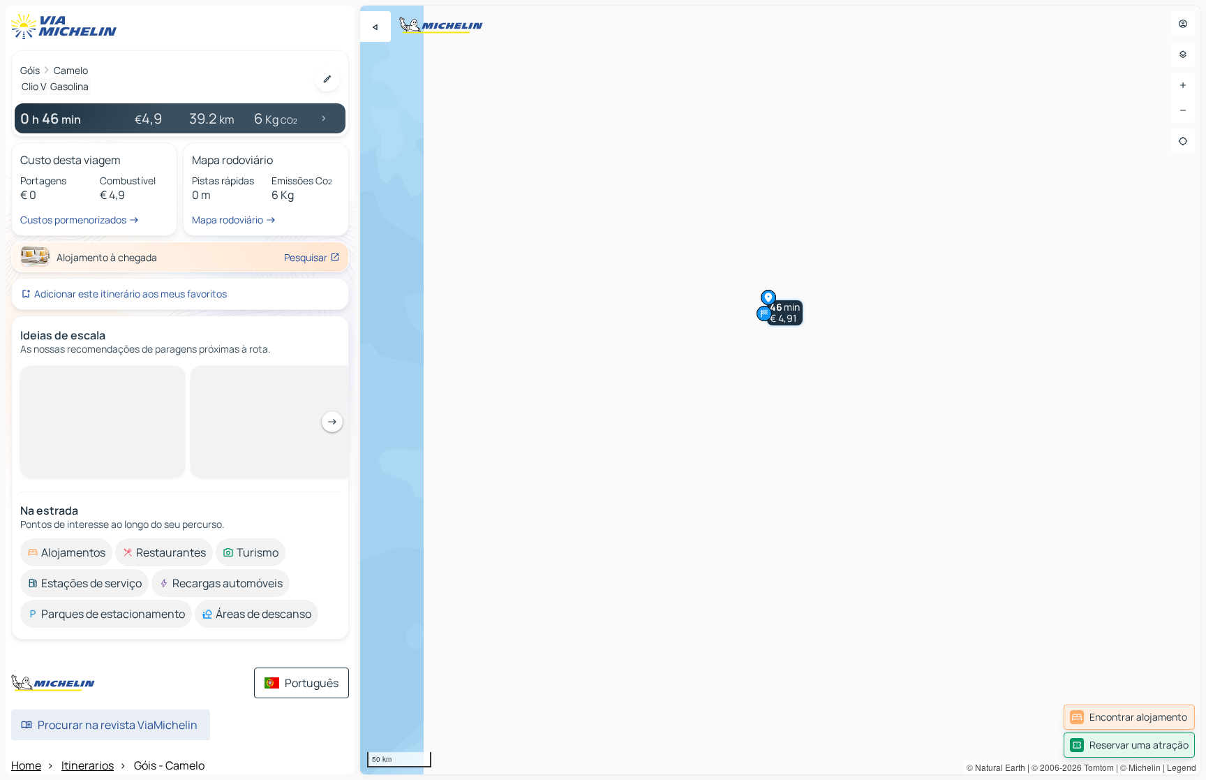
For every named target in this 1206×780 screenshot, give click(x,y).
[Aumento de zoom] (1183, 85)
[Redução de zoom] (1183, 110)
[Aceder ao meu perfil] (1183, 23)
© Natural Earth (996, 767)
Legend (1181, 767)
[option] (66, 377)
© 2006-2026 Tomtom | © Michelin (1096, 767)
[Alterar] (327, 78)
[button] (785, 312)
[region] (780, 390)
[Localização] (1183, 141)
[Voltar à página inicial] (67, 26)
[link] (1129, 717)
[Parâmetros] (1183, 54)
